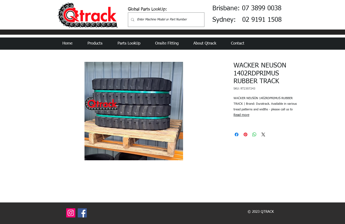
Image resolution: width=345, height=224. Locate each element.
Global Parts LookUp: (147, 9)
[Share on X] (263, 134)
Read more (241, 115)
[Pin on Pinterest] (245, 134)
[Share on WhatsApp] (254, 134)
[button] (99, 43)
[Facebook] (82, 212)
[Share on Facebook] (236, 134)
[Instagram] (70, 212)
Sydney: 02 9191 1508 (247, 20)
